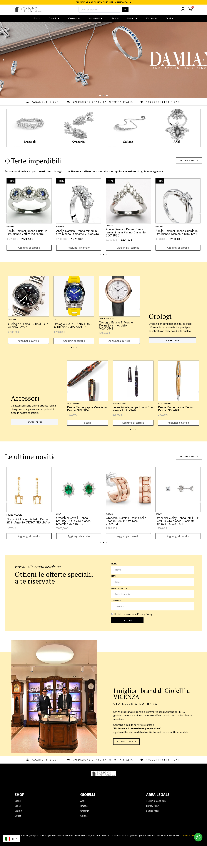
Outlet (18, 815)
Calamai (12, 319)
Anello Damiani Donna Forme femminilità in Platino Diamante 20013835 (26, 232)
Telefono (116, 601)
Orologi (18, 810)
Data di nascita (119, 588)
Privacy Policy (144, 614)
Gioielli (18, 805)
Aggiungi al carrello (29, 247)
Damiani (10, 225)
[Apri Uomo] (136, 18)
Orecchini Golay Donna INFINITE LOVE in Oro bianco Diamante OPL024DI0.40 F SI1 (177, 521)
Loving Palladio (14, 515)
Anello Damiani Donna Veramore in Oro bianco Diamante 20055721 (128, 232)
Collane (84, 815)
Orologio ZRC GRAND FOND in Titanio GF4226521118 (72, 325)
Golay (158, 514)
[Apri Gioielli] (58, 18)
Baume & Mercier (107, 318)
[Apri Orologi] (79, 18)
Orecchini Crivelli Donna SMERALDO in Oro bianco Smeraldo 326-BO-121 (73, 521)
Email (113, 576)
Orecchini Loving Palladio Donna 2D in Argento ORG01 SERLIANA (28, 521)
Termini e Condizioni (156, 800)
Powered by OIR (190, 835)
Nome (114, 564)
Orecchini (84, 810)
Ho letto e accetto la (133, 614)
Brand (18, 800)
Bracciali (84, 805)
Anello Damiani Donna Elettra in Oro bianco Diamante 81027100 (176, 232)
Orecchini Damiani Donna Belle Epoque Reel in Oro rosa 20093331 (126, 521)
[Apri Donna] (156, 18)
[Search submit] (125, 9)
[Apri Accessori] (101, 18)
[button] (3, 60)
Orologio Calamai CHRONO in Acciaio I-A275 (28, 325)
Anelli (82, 800)
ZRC (55, 319)
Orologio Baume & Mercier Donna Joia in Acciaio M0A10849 (116, 325)
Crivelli (59, 514)
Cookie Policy (152, 810)
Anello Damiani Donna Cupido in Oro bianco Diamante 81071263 (77, 232)
